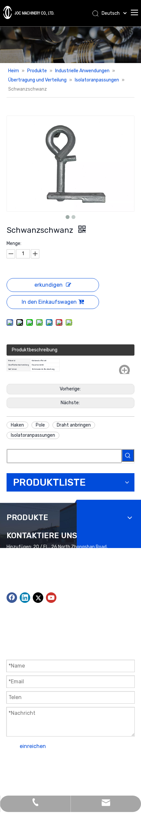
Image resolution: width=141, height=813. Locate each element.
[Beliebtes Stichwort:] (128, 455)
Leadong (118, 772)
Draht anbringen (74, 425)
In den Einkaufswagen (49, 302)
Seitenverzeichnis (53, 772)
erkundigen (48, 285)
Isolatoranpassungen (33, 435)
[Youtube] (51, 597)
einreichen (33, 746)
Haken (17, 425)
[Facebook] (12, 597)
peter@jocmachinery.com (47, 580)
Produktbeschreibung (34, 350)
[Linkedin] (25, 597)
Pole (40, 425)
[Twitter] (38, 597)
